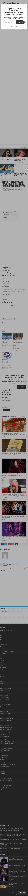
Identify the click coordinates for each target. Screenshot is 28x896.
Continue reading (14, 26)
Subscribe (20, 22)
